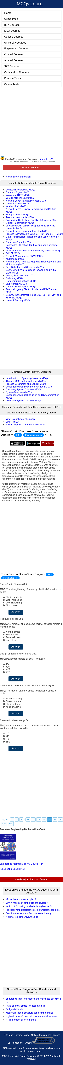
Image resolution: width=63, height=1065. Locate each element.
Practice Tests (12, 78)
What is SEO (12, 421)
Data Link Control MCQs (18, 242)
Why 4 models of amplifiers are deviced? (27, 902)
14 (28, 819)
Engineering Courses (16, 48)
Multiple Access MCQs (17, 214)
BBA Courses (11, 24)
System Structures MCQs (19, 392)
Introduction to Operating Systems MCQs (27, 378)
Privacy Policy (22, 1035)
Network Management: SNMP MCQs (24, 256)
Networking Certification (18, 176)
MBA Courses (12, 30)
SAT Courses (11, 66)
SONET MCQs (13, 253)
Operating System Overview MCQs (23, 389)
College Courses (13, 36)
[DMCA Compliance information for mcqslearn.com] (43, 1042)
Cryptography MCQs (16, 283)
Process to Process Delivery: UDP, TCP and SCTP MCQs (34, 234)
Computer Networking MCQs (20, 189)
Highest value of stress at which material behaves (31, 1016)
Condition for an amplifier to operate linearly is (30, 913)
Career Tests (11, 84)
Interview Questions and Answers (32, 879)
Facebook (17, 1042)
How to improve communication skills (25, 424)
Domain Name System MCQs (21, 286)
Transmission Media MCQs (20, 217)
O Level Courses (13, 54)
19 (55, 819)
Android (44, 159)
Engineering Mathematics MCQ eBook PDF (22, 863)
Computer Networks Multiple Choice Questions (32, 183)
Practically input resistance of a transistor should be (32, 909)
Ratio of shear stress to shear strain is (25, 1005)
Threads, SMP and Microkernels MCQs (26, 381)
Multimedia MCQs (15, 259)
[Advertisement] (31, 123)
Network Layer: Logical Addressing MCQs (27, 231)
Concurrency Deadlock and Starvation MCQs (29, 386)
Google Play (18, 869)
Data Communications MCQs (21, 281)
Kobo (9, 869)
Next (4, 824)
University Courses (15, 42)
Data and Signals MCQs (18, 192)
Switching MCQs (14, 278)
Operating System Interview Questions (31, 371)
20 (60, 819)
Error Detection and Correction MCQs (25, 267)
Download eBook (33, 435)
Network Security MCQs (18, 300)
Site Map (8, 1035)
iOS (51, 159)
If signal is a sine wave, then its (22, 916)
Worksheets (48, 443)
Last (10, 824)
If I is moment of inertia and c (21, 1019)
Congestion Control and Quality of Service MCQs (31, 220)
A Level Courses (13, 60)
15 (33, 819)
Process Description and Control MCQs (26, 384)
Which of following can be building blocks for (29, 906)
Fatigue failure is (14, 1009)
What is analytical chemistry (20, 419)
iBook (3, 869)
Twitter (27, 1042)
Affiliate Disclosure (40, 1035)
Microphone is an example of (21, 899)
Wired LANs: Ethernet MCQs (20, 198)
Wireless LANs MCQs (17, 206)
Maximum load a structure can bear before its (29, 1012)
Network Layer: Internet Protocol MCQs (26, 200)
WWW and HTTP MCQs (18, 195)
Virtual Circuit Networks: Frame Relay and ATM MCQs (33, 250)
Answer (15, 612)
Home (7, 13)
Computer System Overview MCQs (23, 400)
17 (44, 819)
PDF (18, 435)
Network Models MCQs (17, 203)
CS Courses (11, 18)
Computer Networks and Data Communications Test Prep (31, 407)
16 (39, 819)
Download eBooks (31, 167)
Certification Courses (16, 72)
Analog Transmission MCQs (20, 275)
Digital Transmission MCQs (20, 223)
